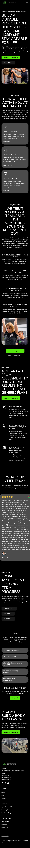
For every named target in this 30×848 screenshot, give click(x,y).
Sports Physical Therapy (8, 807)
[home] (10, 2)
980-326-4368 (5, 775)
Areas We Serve (6, 818)
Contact (4, 798)
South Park (5, 827)
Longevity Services (7, 810)
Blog (3, 795)
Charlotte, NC (5, 821)
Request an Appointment (11, 57)
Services (4, 804)
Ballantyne (5, 824)
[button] (26, 3)
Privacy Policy (5, 836)
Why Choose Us (8, 62)
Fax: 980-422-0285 (6, 777)
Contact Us (15, 698)
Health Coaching (6, 813)
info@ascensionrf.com (7, 779)
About (3, 792)
